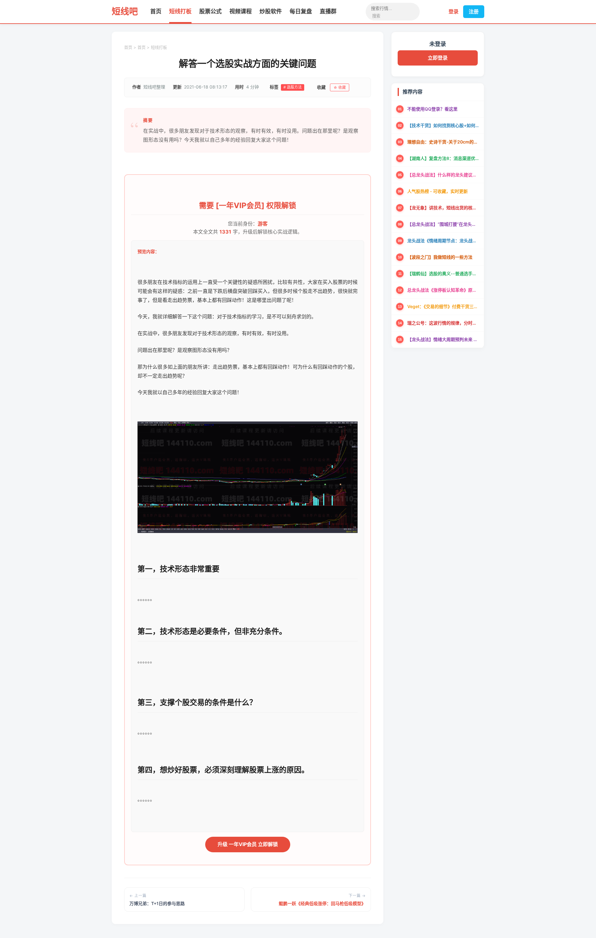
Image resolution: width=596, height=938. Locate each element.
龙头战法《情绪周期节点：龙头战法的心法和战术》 (443, 240)
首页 (155, 11)
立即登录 (438, 58)
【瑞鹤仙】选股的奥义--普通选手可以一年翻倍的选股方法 (443, 273)
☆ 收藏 (339, 87)
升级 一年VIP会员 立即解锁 (248, 844)
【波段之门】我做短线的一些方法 (439, 257)
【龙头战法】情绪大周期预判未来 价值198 (443, 339)
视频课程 (240, 11)
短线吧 (125, 11)
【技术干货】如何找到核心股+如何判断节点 (443, 125)
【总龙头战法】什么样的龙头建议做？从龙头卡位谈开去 (443, 174)
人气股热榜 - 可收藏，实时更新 (437, 191)
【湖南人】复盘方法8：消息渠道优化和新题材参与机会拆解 (443, 158)
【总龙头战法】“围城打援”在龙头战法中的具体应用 (443, 224)
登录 (453, 11)
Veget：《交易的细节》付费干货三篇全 (443, 306)
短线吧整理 (154, 86)
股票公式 (210, 11)
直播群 (328, 11)
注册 (474, 11)
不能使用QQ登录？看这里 (432, 109)
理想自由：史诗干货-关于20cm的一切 (443, 141)
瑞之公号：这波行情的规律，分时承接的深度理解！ (443, 323)
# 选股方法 (292, 87)
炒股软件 (271, 11)
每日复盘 (301, 11)
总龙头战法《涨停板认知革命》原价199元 (443, 290)
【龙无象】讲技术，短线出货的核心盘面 (443, 207)
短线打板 (180, 11)
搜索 (376, 16)
